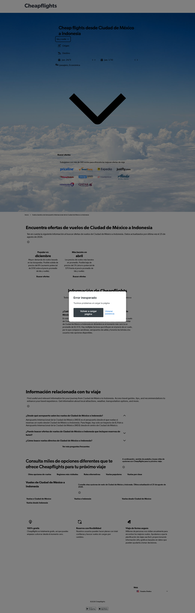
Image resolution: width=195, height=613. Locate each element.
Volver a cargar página (88, 312)
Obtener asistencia (109, 312)
